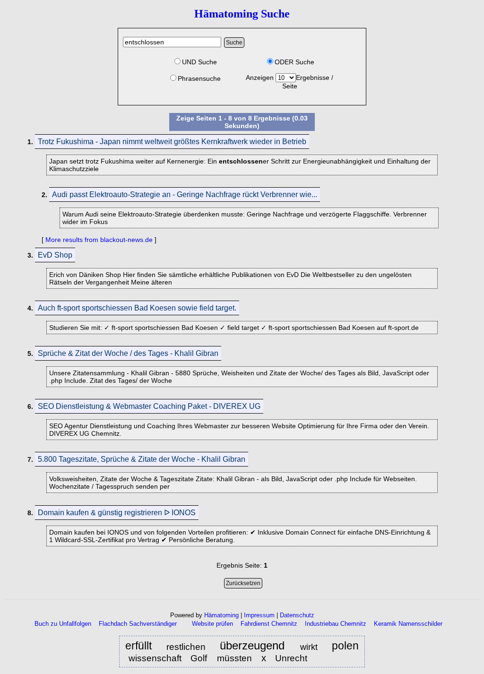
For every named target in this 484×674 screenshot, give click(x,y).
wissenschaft (155, 658)
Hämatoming (221, 615)
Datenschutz (297, 615)
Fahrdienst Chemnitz (269, 623)
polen (345, 646)
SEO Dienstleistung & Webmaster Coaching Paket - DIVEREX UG (149, 406)
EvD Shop (55, 255)
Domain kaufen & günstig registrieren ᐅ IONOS (117, 513)
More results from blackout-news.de (99, 239)
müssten (234, 658)
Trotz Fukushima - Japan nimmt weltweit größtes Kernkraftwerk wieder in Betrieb (172, 142)
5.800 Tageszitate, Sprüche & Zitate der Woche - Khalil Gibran (141, 459)
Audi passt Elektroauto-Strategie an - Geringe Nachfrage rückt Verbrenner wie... (184, 194)
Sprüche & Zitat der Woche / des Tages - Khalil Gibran (128, 353)
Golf (199, 658)
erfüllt (140, 646)
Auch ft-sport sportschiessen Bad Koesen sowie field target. (137, 308)
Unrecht (291, 658)
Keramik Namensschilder (408, 623)
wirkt (310, 647)
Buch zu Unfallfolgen (63, 623)
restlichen (186, 647)
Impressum (259, 615)
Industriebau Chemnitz (335, 623)
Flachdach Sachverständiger (138, 623)
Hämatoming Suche (242, 14)
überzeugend (254, 645)
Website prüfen (212, 623)
